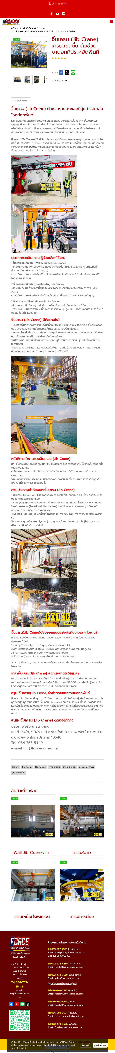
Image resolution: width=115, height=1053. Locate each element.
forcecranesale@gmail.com (69, 1016)
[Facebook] (11, 1004)
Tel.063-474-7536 (58, 1024)
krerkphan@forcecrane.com (70, 952)
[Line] (22, 1004)
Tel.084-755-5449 (19, 984)
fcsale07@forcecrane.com (69, 967)
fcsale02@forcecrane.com (69, 993)
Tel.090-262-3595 (57, 990)
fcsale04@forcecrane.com (69, 1005)
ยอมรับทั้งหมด (100, 1045)
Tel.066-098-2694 (58, 1013)
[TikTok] (28, 1004)
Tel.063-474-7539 (58, 975)
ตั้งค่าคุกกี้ (85, 1045)
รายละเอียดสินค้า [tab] (21, 100)
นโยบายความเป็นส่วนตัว (66, 1045)
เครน (64, 80)
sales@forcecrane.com (67, 978)
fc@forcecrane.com (19, 995)
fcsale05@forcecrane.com (69, 1027)
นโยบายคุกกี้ (21, 1048)
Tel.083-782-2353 (57, 949)
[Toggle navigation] (111, 22)
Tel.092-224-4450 (58, 963)
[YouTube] (17, 1004)
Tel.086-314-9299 (57, 1001)
